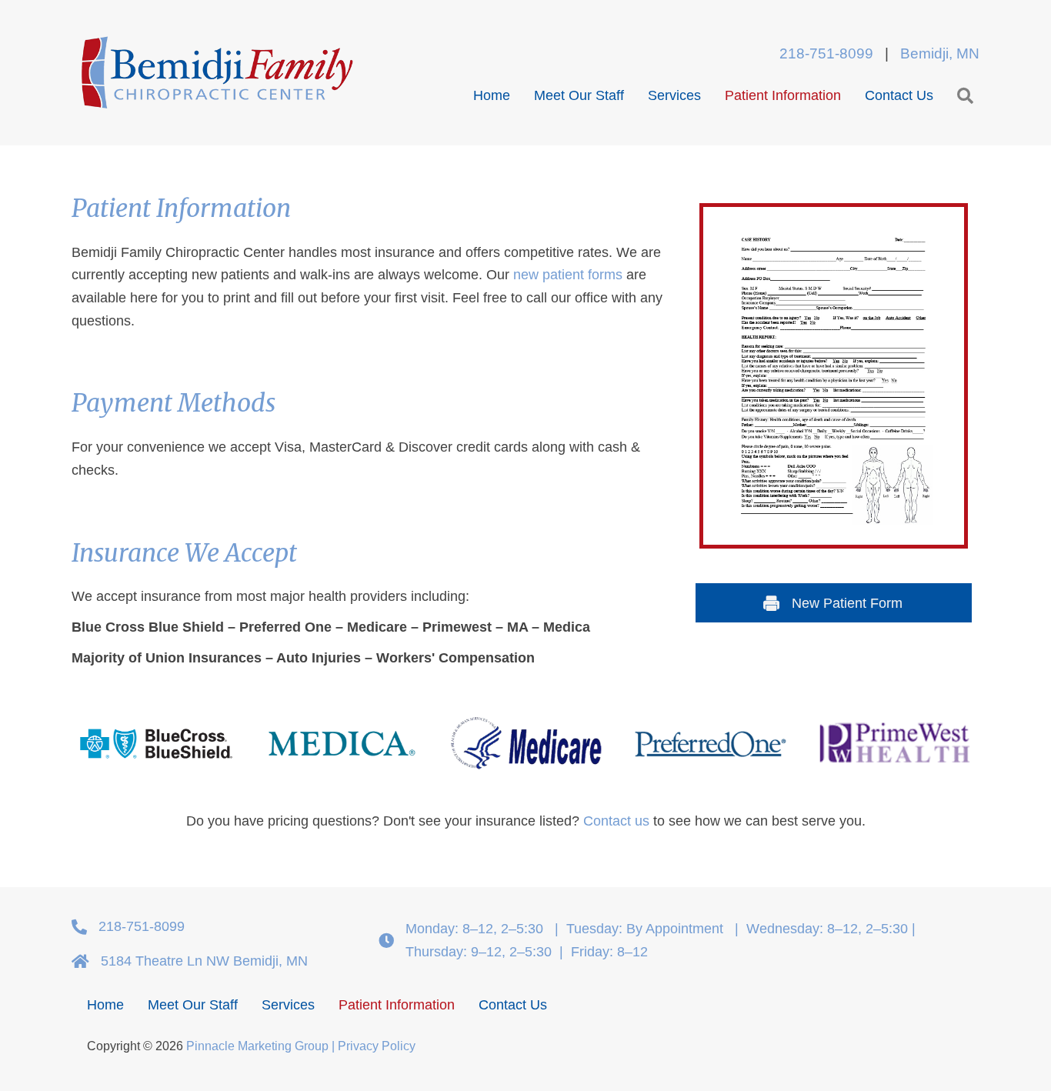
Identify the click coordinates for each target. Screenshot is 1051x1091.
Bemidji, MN (939, 53)
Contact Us (899, 95)
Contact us (616, 821)
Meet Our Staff (579, 95)
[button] (956, 96)
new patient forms (567, 274)
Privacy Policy (376, 1046)
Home (491, 95)
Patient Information (783, 95)
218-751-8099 (830, 53)
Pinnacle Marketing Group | (262, 1046)
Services (674, 95)
